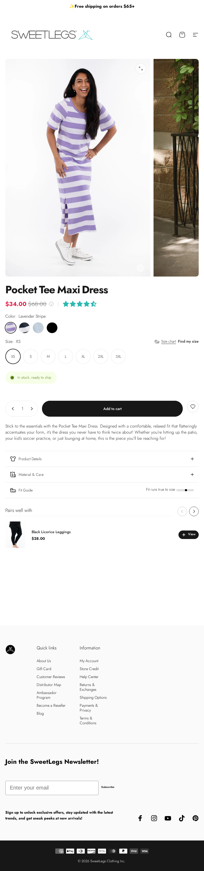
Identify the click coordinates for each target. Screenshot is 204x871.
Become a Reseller (51, 705)
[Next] (194, 511)
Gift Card (44, 668)
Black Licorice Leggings (51, 531)
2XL (101, 356)
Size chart (168, 341)
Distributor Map (49, 684)
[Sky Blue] (38, 327)
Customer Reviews (51, 676)
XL (83, 356)
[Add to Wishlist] (193, 406)
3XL (118, 356)
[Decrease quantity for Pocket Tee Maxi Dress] (12, 408)
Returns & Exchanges (88, 687)
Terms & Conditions (88, 720)
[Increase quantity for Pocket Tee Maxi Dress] (33, 408)
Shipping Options (93, 697)
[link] (102, 490)
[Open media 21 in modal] (140, 68)
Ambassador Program (47, 695)
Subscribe (107, 787)
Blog (40, 713)
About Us (44, 660)
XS (13, 356)
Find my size (188, 341)
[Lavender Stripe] (10, 327)
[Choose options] (79, 304)
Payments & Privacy (89, 708)
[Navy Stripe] (24, 327)
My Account (89, 660)
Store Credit (89, 668)
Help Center (89, 676)
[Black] (52, 327)
